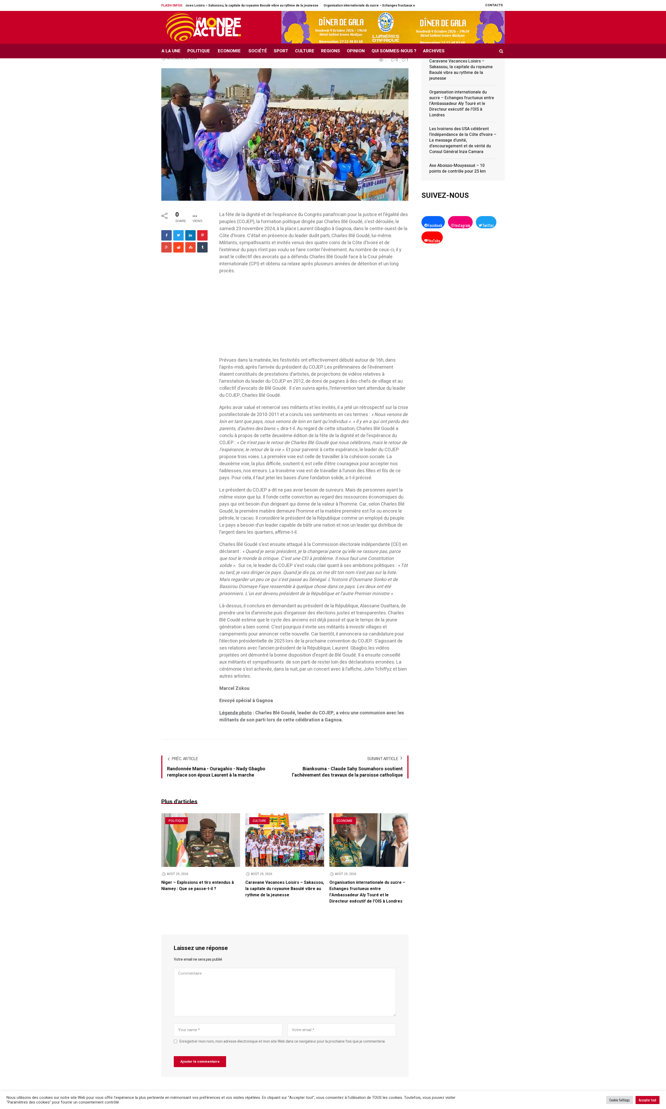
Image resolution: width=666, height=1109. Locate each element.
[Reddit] (178, 247)
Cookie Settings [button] (619, 1099)
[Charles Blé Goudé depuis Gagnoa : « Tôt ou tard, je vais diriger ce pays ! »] (284, 134)
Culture (259, 820)
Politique (176, 820)
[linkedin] (190, 235)
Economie (345, 820)
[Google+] (166, 247)
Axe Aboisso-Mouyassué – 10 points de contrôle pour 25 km (457, 168)
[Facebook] (166, 235)
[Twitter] (178, 235)
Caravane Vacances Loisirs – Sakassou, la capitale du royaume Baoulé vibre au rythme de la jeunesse (284, 888)
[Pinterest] (202, 235)
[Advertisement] (313, 318)
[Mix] (190, 247)
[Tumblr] (202, 247)
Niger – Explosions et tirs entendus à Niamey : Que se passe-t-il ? (197, 885)
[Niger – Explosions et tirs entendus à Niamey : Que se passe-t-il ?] (200, 840)
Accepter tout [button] (647, 1099)
